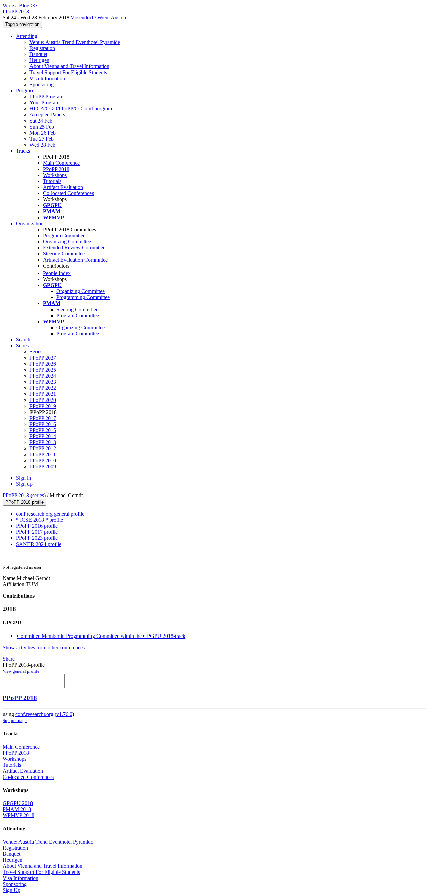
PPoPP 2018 (56, 169)
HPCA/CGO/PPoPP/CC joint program (70, 108)
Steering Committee (64, 253)
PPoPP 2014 (42, 436)
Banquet (38, 54)
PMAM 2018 (17, 809)
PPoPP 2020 (42, 400)
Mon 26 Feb (42, 133)
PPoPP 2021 (42, 394)
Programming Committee (83, 297)
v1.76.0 (64, 714)
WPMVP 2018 (18, 815)
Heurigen (39, 60)
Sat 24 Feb (40, 121)
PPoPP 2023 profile (37, 538)
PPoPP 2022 (42, 388)
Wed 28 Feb (42, 145)
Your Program (44, 102)
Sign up (24, 484)
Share (9, 659)
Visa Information (47, 78)
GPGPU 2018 (18, 803)
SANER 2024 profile (38, 544)
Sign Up (11, 890)
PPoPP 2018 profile (24, 502)
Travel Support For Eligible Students (68, 72)
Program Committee (64, 235)
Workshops (55, 175)
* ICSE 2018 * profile (39, 520)
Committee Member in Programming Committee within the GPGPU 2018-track (101, 636)
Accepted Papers (47, 114)
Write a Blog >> (20, 5)
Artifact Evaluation (63, 187)
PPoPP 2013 (42, 442)
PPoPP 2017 (42, 418)
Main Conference (61, 163)
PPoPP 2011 (42, 454)
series (38, 495)
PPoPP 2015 (42, 430)
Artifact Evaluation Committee (75, 260)
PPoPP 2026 (42, 364)
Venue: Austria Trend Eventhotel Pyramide (74, 42)
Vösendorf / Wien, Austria (98, 17)
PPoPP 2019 (42, 406)
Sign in (23, 478)
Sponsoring (41, 84)
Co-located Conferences (68, 193)
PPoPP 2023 (42, 382)
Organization (30, 223)
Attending (26, 36)
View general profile (21, 671)
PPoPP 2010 (42, 460)
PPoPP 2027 (42, 358)
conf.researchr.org (34, 714)
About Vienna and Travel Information (69, 66)
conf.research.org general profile (50, 514)
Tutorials (52, 181)
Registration (42, 48)
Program (25, 90)
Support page (15, 720)
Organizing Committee (67, 241)
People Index (57, 273)
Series (35, 352)
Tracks (23, 151)
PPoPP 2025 (42, 370)
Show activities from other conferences (44, 647)
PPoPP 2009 (42, 466)
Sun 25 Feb (41, 127)
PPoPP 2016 (42, 424)
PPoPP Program (46, 96)
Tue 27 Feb (41, 139)
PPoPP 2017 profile (37, 532)
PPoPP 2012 (42, 448)
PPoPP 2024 (42, 376)
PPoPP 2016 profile (37, 526)
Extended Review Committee (74, 247)
